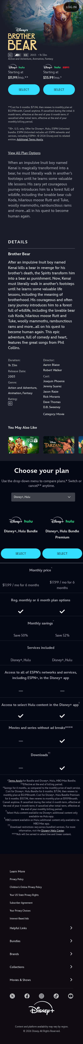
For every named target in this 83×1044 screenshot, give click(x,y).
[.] (12, 996)
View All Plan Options (24, 153)
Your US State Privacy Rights (24, 895)
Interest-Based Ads (19, 918)
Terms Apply (15, 780)
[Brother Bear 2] (23, 445)
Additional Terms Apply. (30, 139)
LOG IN (71, 7)
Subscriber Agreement (21, 903)
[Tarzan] (58, 445)
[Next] (75, 444)
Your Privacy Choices (20, 910)
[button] (41, 928)
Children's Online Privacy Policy (26, 887)
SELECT (24, 89)
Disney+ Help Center (52, 830)
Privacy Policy (16, 879)
